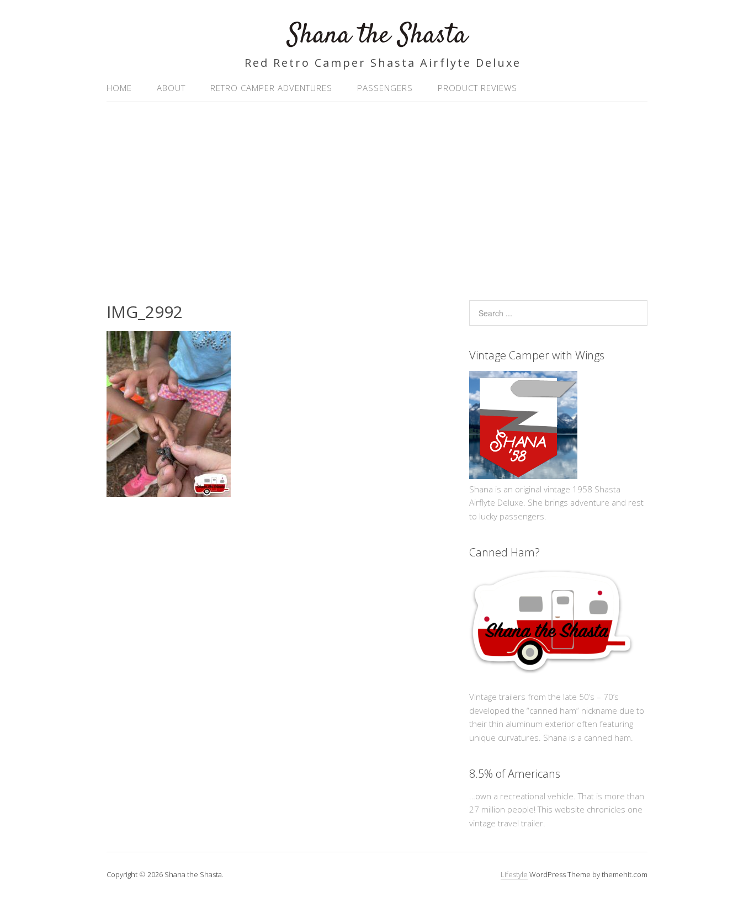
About (171, 87)
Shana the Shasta (377, 35)
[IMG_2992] (169, 493)
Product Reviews (477, 87)
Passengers (385, 87)
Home (119, 87)
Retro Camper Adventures (271, 87)
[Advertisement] (377, 195)
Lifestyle (514, 874)
